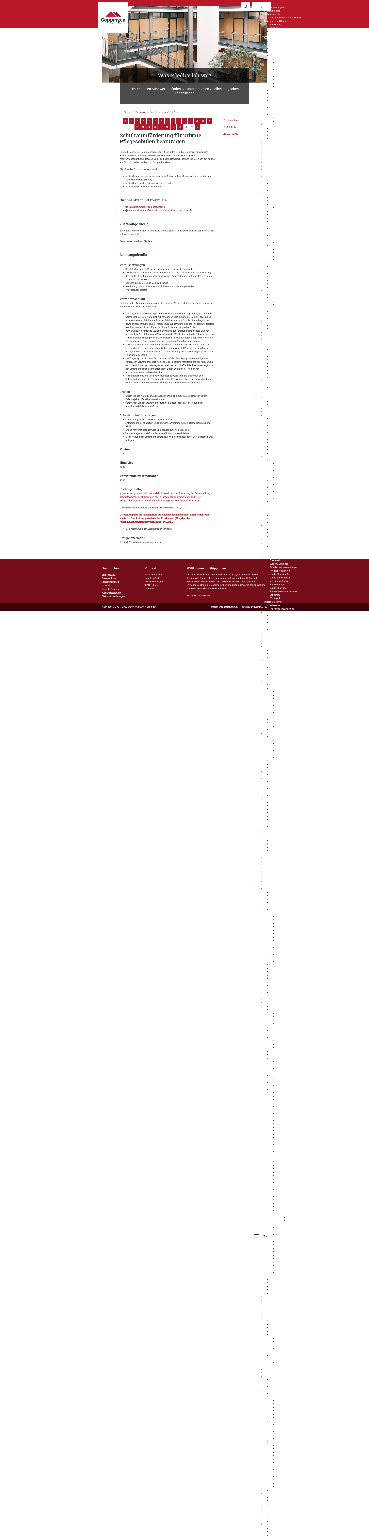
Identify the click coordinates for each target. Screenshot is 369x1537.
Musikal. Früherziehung (287, 1041)
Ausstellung (281, 1480)
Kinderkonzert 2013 (285, 1210)
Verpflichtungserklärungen (283, 442)
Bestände (274, 1528)
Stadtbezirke (270, 194)
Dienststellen (270, 408)
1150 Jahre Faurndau (286, 207)
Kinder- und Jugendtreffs (282, 512)
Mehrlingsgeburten (279, 581)
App (272, 1286)
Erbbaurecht (276, 90)
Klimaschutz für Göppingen (283, 653)
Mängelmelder (271, 553)
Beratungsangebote (279, 795)
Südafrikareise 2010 (285, 1258)
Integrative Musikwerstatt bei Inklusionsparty (298, 1244)
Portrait (267, 176)
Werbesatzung (282, 698)
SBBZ (272, 975)
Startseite (128, 112)
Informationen (277, 353)
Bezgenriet (275, 200)
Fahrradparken (282, 743)
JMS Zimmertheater (280, 826)
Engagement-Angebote (275, 861)
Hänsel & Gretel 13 (284, 1193)
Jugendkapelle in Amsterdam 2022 (293, 1096)
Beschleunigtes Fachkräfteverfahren (288, 449)
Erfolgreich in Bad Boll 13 (288, 1227)
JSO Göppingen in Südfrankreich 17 (293, 1120)
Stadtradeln (281, 757)
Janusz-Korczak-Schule (287, 937)
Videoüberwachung (279, 840)
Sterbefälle (275, 425)
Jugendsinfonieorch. (280, 1065)
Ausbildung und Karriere (282, 349)
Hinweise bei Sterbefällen (282, 550)
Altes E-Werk (276, 619)
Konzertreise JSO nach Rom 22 (291, 1092)
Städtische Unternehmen (276, 335)
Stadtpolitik (269, 225)
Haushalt (274, 245)
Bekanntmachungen (274, 145)
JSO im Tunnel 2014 (285, 1175)
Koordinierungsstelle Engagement (281, 857)
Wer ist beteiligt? (283, 1345)
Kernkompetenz (277, 328)
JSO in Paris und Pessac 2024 (290, 1272)
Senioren (268, 525)
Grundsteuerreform (284, 86)
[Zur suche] (245, 6)
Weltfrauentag (282, 315)
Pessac (273, 280)
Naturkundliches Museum (283, 1421)
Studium (274, 28)
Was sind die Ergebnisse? (288, 1348)
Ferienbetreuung (278, 992)
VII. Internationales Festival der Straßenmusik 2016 (301, 1134)
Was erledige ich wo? (274, 398)
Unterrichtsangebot (279, 1037)
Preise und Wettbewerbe (282, 608)
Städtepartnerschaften (275, 270)
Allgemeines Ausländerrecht (284, 436)
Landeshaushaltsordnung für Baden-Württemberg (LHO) (150, 507)
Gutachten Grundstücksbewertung (292, 76)
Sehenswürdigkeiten (274, 1310)
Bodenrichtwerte (283, 69)
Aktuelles (280, 1397)
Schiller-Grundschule (285, 944)
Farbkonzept (281, 702)
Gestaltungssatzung (285, 695)
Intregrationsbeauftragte (287, 301)
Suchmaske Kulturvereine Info (296, 1365)
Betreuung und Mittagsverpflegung (287, 989)
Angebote (274, 387)
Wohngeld (275, 598)
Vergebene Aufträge (280, 138)
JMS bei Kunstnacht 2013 (288, 1224)
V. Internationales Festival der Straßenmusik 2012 (300, 1251)
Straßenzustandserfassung (283, 767)
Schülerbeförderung (280, 985)
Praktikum (275, 31)
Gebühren (280, 83)
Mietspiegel (275, 48)
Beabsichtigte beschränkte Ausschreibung (291, 135)
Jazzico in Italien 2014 (286, 1179)
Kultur (267, 1317)
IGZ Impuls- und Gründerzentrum (286, 785)
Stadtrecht (275, 266)
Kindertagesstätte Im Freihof (284, 805)
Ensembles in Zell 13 (285, 1231)
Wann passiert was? (285, 1341)
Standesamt (270, 415)
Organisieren (264, 394)
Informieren (264, 3)
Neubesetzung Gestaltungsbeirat (291, 726)
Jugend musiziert (278, 1034)
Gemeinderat (276, 239)
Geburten (274, 422)
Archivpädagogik (278, 1535)
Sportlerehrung (277, 1386)
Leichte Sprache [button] (110, 589)
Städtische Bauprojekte (275, 799)
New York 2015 (283, 1144)
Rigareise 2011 (282, 1255)
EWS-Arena (275, 622)
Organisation (276, 346)
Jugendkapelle (277, 1075)
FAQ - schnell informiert (281, 1289)
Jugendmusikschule (274, 1002)
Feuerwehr (269, 339)
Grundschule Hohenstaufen (289, 923)
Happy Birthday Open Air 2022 (290, 1099)
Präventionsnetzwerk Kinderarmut (281, 633)
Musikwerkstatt (283, 1061)
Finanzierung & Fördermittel (278, 871)
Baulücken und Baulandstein (284, 93)
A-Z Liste (274, 404)
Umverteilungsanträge (281, 446)
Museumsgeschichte (285, 1407)
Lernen (261, 885)
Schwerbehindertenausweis (283, 591)
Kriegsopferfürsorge (280, 570)
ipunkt (267, 1372)
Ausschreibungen (272, 124)
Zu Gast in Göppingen (275, 1314)
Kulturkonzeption (278, 1334)
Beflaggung (275, 263)
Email (151, 588)
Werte (267, 290)
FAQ (272, 377)
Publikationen (282, 1414)
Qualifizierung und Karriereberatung (288, 774)
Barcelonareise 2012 (285, 1248)
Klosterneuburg (277, 277)
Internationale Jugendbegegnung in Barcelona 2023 (301, 1269)
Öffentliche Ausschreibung (283, 131)
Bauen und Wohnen (274, 45)
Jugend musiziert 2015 (287, 1151)
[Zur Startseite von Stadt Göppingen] (113, 17)
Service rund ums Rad (286, 754)
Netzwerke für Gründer (281, 788)
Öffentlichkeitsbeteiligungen (284, 104)
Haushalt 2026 (282, 249)
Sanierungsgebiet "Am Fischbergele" (293, 121)
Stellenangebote (272, 14)
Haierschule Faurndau (286, 933)
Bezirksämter (270, 456)
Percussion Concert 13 (286, 1196)
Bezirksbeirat (281, 463)
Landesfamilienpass (280, 577)
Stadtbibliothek (271, 1511)
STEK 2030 (281, 691)
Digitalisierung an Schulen (283, 982)
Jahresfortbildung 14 (286, 1189)
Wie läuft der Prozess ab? (288, 1338)
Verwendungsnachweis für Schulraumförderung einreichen (161, 210)
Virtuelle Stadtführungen (282, 187)
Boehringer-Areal (278, 809)
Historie (273, 373)
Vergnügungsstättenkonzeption (291, 709)
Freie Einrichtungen (279, 902)
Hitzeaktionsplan (278, 664)
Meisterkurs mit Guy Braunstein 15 (292, 1168)
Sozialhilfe (275, 595)
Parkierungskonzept (280, 760)
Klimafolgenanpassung (276, 660)
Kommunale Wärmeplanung (284, 657)
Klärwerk (274, 366)
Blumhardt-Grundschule (287, 913)
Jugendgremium (278, 522)
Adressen (274, 532)
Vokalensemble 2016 (286, 1141)
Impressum (269, 156)
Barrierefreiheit (271, 162)
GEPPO (267, 152)
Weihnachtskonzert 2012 (288, 1238)
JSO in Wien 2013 (284, 1206)
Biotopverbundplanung (281, 674)
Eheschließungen (278, 418)
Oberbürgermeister (279, 228)
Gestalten (263, 640)
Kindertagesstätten (273, 888)
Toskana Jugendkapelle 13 (289, 1200)
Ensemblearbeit (277, 1058)
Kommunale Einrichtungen (283, 892)
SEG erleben (276, 356)
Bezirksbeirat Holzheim (287, 491)
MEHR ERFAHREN (200, 595)
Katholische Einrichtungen (283, 895)
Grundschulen (277, 909)
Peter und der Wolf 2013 (287, 1234)
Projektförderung (278, 391)
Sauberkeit (269, 830)
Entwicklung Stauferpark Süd (284, 729)
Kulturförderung (278, 1331)
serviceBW (232, 134)
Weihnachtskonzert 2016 (288, 1127)
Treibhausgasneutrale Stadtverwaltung (289, 650)
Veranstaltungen (272, 10)
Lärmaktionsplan (278, 764)
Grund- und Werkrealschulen (284, 958)
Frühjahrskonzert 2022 (286, 1106)
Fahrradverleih (282, 747)
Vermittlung (281, 1403)
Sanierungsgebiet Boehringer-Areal (292, 118)
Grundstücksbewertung (281, 59)
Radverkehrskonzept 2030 (288, 740)
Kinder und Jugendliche (276, 508)
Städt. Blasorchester (280, 1082)
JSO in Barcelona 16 (285, 1130)
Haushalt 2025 (282, 252)
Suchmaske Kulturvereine (288, 1362)
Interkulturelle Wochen (281, 1327)
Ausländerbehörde (273, 429)
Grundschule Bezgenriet (287, 920)
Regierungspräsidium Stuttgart (137, 241)
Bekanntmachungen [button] (113, 596)
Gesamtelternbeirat (279, 996)
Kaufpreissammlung (285, 73)
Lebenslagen (276, 401)
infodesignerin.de (228, 606)
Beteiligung (269, 643)
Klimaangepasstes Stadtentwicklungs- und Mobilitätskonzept (301, 719)
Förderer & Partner (279, 1282)
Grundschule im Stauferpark (289, 930)
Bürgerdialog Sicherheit (281, 843)
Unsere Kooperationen (281, 1030)
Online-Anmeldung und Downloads (287, 1279)
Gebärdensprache (273, 169)
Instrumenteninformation (288, 1047)
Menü (266, 1236)
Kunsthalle (269, 1507)
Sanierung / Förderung (281, 114)
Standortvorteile (278, 325)
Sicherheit (269, 833)
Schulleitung (276, 1276)
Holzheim (274, 214)
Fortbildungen (271, 875)
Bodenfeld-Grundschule (287, 916)
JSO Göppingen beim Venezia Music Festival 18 (299, 1117)
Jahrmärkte (275, 1521)
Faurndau (274, 204)
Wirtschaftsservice (273, 601)
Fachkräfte (269, 771)
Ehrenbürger (276, 190)
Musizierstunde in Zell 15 (288, 1172)
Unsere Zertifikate (284, 1027)
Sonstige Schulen (278, 978)
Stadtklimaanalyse (279, 678)
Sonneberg (275, 283)
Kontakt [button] (106, 585)
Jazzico (273, 1072)
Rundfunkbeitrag (278, 588)
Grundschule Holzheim (281, 812)
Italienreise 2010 (283, 1262)
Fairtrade (274, 294)
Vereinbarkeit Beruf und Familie (285, 17)
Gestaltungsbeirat (279, 722)
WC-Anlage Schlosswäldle (283, 802)
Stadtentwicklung (273, 681)
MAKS (267, 1303)
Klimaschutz (270, 646)
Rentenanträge (277, 584)
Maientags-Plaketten (280, 1500)
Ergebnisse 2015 (289, 1155)
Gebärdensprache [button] (111, 592)
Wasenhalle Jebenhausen (283, 626)
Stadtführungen (272, 1369)
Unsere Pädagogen (284, 1016)
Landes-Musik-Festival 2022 (289, 1103)
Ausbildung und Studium (276, 21)
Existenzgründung (273, 778)
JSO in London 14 (284, 1182)
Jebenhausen (276, 218)
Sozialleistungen (272, 557)
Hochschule (270, 999)
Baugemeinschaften (280, 97)
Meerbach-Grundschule (287, 940)
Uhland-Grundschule (285, 951)
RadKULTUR (281, 750)
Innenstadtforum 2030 (281, 684)
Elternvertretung (283, 1020)
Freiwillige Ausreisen (280, 453)
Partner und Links (284, 1417)
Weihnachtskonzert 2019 (288, 1110)
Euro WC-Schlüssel (279, 563)
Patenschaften (277, 287)
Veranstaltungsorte (273, 612)
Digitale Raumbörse (285, 1352)
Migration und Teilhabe (281, 297)
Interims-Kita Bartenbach (282, 823)
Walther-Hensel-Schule (286, 961)
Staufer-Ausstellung (280, 1466)
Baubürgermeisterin (279, 235)
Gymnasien (275, 971)
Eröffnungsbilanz (284, 256)
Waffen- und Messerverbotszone (286, 847)
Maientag (268, 1493)
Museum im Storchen (280, 1393)
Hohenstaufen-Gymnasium (283, 816)
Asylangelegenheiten (280, 432)
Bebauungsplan (278, 107)
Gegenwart (275, 183)
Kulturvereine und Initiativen (284, 1359)
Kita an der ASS (277, 819)
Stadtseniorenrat (278, 529)
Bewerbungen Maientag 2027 (284, 1504)
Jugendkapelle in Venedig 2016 (291, 1137)
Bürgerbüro (269, 411)
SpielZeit (274, 1321)
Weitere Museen (278, 1490)
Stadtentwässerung (274, 342)
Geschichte (275, 180)
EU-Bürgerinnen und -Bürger (283, 439)
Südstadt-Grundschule (286, 947)
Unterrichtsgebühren (280, 1051)
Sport (266, 1376)
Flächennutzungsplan (281, 111)
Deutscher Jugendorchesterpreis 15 (293, 1161)
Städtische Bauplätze (280, 52)
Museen (268, 1390)
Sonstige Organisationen (282, 1379)
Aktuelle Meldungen (274, 7)
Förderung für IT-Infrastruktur (284, 781)
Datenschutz (270, 159)
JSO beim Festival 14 (286, 1186)
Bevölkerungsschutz (274, 142)
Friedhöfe (268, 543)
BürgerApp (269, 149)
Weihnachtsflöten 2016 (287, 1123)
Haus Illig (280, 1013)
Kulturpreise (276, 1355)
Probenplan (281, 1068)
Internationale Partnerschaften (290, 1023)
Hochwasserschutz (279, 667)
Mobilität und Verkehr (275, 733)
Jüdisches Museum (279, 1441)
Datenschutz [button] (109, 578)
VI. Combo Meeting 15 (286, 1165)
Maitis (273, 221)
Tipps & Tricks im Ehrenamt (278, 881)
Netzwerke (275, 605)
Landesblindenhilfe (279, 574)
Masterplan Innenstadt (286, 716)
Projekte (274, 370)
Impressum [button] (108, 574)
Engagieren (263, 854)
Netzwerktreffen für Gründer (289, 792)
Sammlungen (282, 1428)
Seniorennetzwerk (279, 536)
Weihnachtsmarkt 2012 (287, 1241)
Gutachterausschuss (285, 66)
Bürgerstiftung (271, 380)
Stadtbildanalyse (283, 712)
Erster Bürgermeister (280, 232)
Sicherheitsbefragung (280, 837)
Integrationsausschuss (286, 304)
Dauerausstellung (284, 1410)
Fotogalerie (281, 1079)
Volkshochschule (272, 1296)
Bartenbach (275, 197)
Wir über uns (276, 1009)
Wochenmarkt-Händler (281, 1518)
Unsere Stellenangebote (281, 1293)
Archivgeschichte (278, 1531)
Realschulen (276, 968)
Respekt (274, 318)
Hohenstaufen (277, 211)
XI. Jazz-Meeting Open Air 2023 (291, 1265)
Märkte (267, 1514)
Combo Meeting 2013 (286, 1203)
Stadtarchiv (269, 1524)
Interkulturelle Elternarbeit (288, 308)
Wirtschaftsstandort (274, 321)
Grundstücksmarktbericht (288, 79)
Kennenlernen (265, 173)
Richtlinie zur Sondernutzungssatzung (294, 705)
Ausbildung (275, 24)
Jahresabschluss (284, 259)
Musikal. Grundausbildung (288, 1044)
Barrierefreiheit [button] (110, 581)
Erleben (262, 1307)
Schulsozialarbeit (278, 515)
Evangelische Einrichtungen (284, 899)
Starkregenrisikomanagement (285, 671)
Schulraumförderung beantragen (147, 206)
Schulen (268, 906)
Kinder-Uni (269, 1300)
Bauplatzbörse (277, 55)
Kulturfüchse (276, 1324)
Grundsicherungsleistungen (283, 567)
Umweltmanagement (280, 360)
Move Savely (276, 850)
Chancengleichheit (279, 311)
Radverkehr (275, 736)
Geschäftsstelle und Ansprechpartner (294, 62)
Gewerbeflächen (272, 332)
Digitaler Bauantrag (279, 100)
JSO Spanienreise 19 (285, 1113)
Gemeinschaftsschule (281, 964)
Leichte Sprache (272, 166)
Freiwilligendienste (279, 35)
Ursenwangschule (284, 954)
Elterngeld (275, 560)
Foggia (273, 273)
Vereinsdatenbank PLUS (276, 864)
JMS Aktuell (276, 1006)
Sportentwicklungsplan (281, 1383)
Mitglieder (280, 242)
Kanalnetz (275, 363)
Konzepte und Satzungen (282, 688)
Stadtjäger (269, 539)
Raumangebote (271, 868)
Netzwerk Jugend (278, 519)
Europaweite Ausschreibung (284, 128)
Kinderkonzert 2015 (285, 1148)
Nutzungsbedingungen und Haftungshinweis (292, 41)
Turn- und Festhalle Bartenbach (285, 629)
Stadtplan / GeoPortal (275, 38)
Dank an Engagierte (274, 878)
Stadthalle (275, 615)
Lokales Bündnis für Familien (278, 636)
